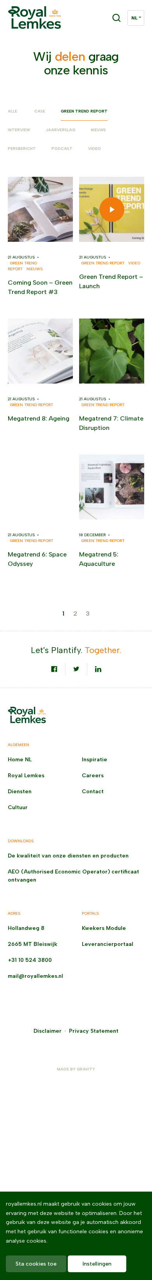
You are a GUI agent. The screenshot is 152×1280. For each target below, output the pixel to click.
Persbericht (22, 148)
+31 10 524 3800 (30, 960)
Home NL (20, 759)
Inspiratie (94, 759)
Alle (12, 111)
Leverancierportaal (107, 944)
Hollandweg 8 (26, 928)
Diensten (20, 791)
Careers (93, 775)
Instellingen (97, 1264)
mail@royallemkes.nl (35, 976)
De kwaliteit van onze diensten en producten (68, 855)
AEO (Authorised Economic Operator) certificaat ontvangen (73, 875)
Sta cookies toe (36, 1264)
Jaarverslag (60, 129)
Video (94, 148)
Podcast (61, 148)
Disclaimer (48, 1031)
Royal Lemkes (26, 775)
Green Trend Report (84, 111)
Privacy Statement (93, 1031)
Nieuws (98, 129)
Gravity (86, 1069)
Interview (19, 129)
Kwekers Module (104, 928)
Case (39, 111)
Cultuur (18, 807)
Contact (93, 791)
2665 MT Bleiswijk (32, 944)
